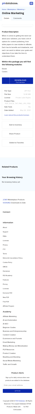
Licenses (6, 241)
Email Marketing (9, 342)
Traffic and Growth (10, 364)
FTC (4, 249)
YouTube (18, 217)
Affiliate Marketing (10, 316)
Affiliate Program (8, 306)
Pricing (5, 284)
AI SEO (5, 324)
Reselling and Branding (11, 357)
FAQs (4, 236)
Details (6, 18)
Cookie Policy (7, 262)
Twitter (9, 217)
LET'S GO (17, 391)
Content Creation (9, 335)
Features (6, 280)
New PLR (6, 297)
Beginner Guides (9, 327)
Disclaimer (6, 271)
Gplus (14, 217)
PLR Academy (7, 275)
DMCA (5, 267)
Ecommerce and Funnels (12, 339)
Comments (17, 18)
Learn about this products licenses (16, 115)
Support (5, 232)
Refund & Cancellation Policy (13, 258)
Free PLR (6, 302)
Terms (5, 254)
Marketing (20, 9)
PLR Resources (8, 350)
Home (4, 9)
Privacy (5, 245)
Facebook (4, 217)
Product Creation (9, 353)
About (5, 227)
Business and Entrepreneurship (14, 331)
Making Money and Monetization (15, 346)
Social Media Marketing (12, 361)
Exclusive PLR (7, 293)
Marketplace (11, 9)
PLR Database (10, 3)
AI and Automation (10, 320)
